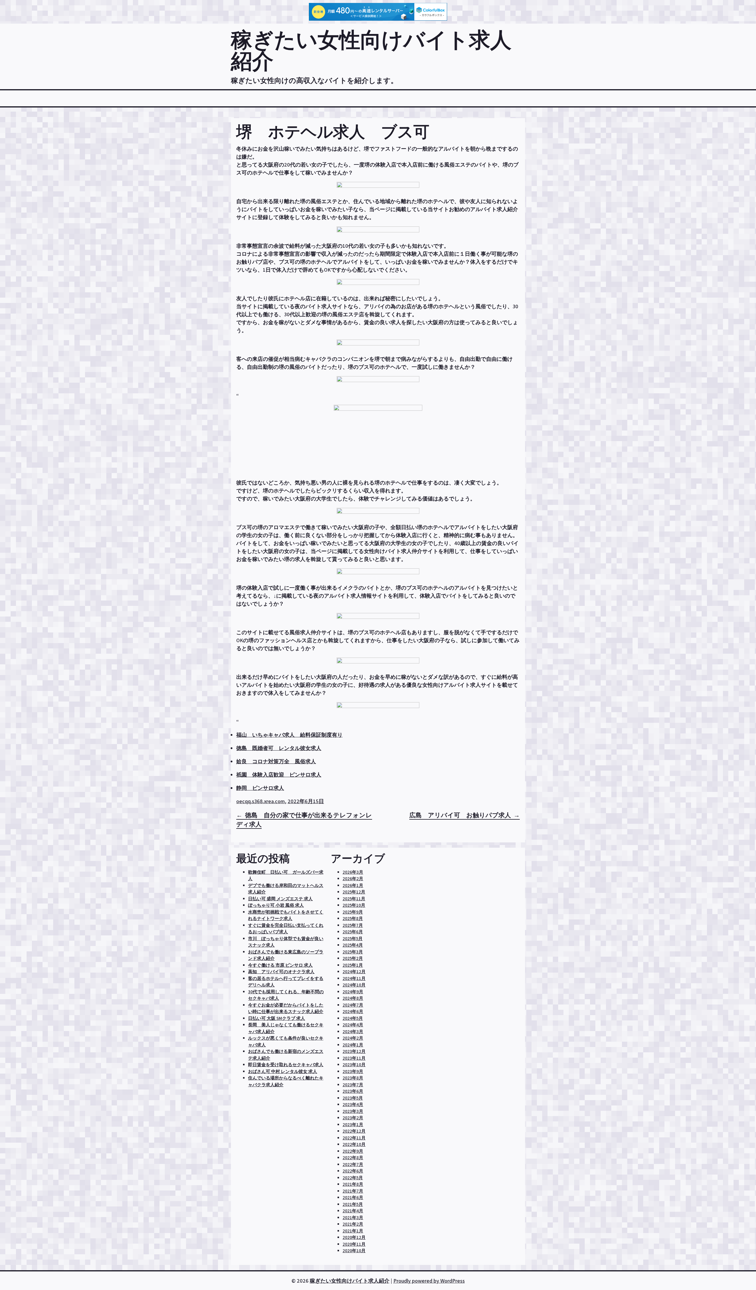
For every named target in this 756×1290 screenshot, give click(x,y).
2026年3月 (353, 872)
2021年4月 (353, 1211)
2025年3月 (353, 952)
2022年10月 (354, 1144)
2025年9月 (353, 912)
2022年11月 (354, 1138)
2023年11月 (354, 1058)
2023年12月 (354, 1051)
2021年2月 (353, 1224)
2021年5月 (353, 1204)
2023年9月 (353, 1071)
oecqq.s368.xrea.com (260, 801)
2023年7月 (353, 1084)
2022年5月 (353, 1177)
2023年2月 (353, 1118)
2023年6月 (353, 1091)
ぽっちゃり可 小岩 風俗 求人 (276, 905)
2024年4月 (353, 1025)
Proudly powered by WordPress (429, 1280)
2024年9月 (353, 991)
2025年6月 (353, 932)
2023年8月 (353, 1078)
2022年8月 (353, 1157)
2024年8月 (353, 998)
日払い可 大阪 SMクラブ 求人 (276, 1018)
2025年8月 (353, 918)
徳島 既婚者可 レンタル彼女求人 (278, 748)
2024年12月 (354, 971)
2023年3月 (353, 1111)
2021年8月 (353, 1184)
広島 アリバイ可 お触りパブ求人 (460, 815)
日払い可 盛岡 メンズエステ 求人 (280, 898)
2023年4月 (353, 1104)
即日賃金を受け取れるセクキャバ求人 (285, 1064)
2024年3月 (353, 1031)
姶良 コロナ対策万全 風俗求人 (276, 761)
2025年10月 (354, 905)
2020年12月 (354, 1237)
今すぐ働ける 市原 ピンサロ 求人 (280, 965)
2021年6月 (353, 1197)
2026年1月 (353, 885)
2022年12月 (354, 1131)
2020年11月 (354, 1244)
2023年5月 (353, 1098)
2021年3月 (353, 1217)
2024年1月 (353, 1045)
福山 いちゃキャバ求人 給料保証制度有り (289, 734)
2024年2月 (353, 1038)
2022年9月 (353, 1151)
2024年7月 (353, 1005)
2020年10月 (354, 1250)
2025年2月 (353, 958)
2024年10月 (354, 985)
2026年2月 (353, 878)
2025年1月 (353, 965)
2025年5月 (353, 938)
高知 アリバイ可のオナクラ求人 (281, 971)
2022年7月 (353, 1164)
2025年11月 (354, 898)
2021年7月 (353, 1191)
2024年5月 (353, 1018)
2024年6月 (353, 1011)
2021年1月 (353, 1231)
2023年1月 (353, 1124)
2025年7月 (353, 925)
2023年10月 (354, 1064)
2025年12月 (354, 892)
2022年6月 (353, 1171)
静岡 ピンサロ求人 (260, 788)
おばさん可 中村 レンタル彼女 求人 (282, 1071)
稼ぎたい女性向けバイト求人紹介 (371, 50)
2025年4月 (353, 945)
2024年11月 (354, 978)
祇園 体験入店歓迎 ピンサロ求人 (278, 774)
